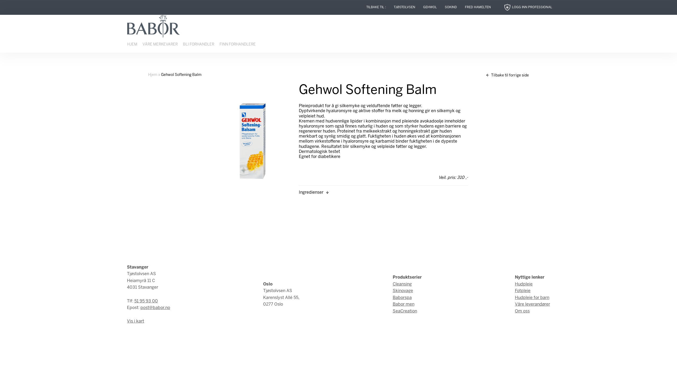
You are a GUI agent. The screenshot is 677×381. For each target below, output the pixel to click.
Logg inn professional (532, 7)
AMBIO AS (384, 371)
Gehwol (430, 7)
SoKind (451, 7)
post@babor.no (155, 308)
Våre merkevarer (160, 44)
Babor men (403, 304)
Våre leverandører (532, 304)
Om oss (522, 311)
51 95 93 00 (146, 301)
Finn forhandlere (237, 44)
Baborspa (402, 298)
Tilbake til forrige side (509, 75)
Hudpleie (524, 284)
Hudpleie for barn (532, 298)
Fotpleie (522, 291)
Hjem (132, 44)
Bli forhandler (198, 44)
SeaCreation (405, 311)
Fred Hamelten (478, 7)
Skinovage (403, 291)
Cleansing (402, 284)
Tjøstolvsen (404, 7)
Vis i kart (135, 321)
